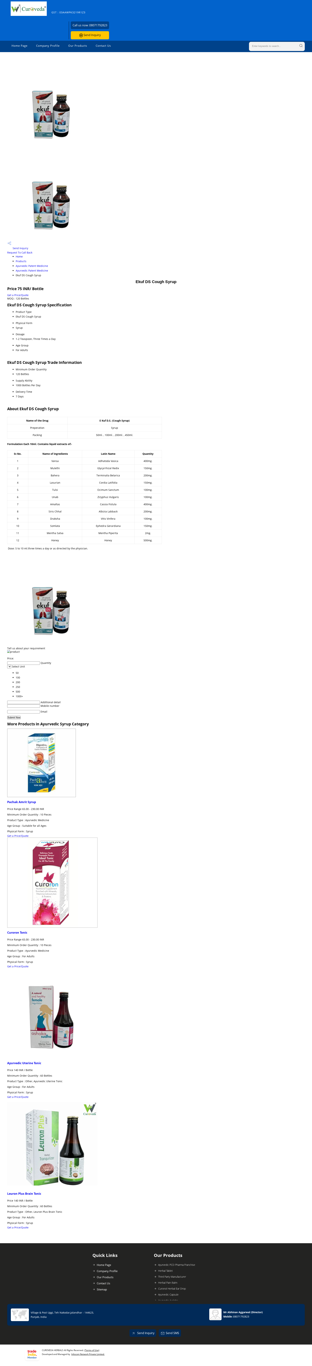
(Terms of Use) (91, 1350)
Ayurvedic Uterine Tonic (24, 1063)
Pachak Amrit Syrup (21, 802)
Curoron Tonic (17, 933)
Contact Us (103, 45)
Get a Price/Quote (18, 295)
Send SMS (172, 1333)
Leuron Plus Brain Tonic (24, 1194)
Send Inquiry (92, 35)
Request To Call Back (19, 252)
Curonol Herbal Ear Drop (172, 1288)
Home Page (19, 45)
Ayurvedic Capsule (168, 1294)
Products (21, 261)
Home (19, 256)
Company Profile (48, 45)
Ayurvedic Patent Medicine (32, 266)
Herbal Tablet (165, 1270)
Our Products (77, 45)
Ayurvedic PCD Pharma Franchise (176, 1264)
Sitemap (102, 1289)
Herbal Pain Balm (167, 1282)
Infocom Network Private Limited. (88, 1354)
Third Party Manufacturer (172, 1276)
